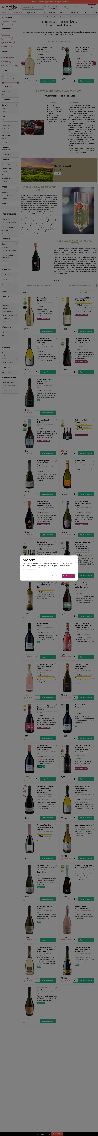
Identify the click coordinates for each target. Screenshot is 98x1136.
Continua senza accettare (29, 569)
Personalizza (55, 576)
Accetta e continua (68, 576)
